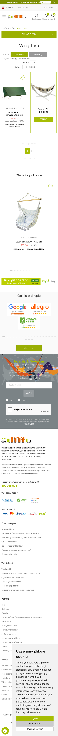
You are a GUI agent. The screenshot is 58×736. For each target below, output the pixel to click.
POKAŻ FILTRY (29, 34)
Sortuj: (17, 67)
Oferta (4, 694)
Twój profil (6, 569)
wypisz (25, 400)
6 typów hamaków (9, 630)
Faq (3, 605)
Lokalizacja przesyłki (10, 586)
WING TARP (22, 28)
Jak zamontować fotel (10, 638)
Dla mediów (6, 665)
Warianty (38, 54)
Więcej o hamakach (9, 682)
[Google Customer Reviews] (36, 501)
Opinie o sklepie (8, 699)
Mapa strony (6, 690)
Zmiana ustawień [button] (35, 729)
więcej (26, 348)
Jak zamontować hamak (11, 642)
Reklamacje (6, 621)
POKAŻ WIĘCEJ (29, 424)
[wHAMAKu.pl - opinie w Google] (18, 309)
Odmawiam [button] (34, 723)
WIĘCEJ (45, 2)
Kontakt (21, 7)
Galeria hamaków (9, 542)
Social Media (47, 7)
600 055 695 (9, 485)
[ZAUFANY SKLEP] (7, 501)
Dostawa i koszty (8, 529)
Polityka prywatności (10, 678)
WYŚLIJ (29, 393)
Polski (7, 7)
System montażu (8, 634)
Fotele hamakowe (29, 237)
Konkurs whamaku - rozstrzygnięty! (16, 550)
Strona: (26, 62)
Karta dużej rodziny (9, 554)
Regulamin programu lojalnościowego (17, 590)
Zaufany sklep (7, 686)
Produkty (19, 54)
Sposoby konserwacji (10, 650)
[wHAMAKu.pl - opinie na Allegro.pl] (40, 309)
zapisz (12, 400)
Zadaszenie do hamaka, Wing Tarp (14, 113)
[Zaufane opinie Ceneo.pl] (22, 501)
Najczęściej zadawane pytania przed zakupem (21, 537)
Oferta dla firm (7, 669)
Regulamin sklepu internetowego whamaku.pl (20, 573)
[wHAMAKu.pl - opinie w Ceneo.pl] (29, 323)
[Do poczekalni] (22, 77)
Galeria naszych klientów (12, 546)
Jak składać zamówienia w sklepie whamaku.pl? (21, 617)
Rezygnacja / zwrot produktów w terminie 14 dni (22, 533)
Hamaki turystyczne (14, 108)
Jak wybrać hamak (9, 625)
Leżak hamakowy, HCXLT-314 (29, 241)
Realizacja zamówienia (11, 581)
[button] (36, 16)
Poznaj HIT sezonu (43, 110)
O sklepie (5, 609)
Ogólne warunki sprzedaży (12, 577)
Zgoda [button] (35, 718)
